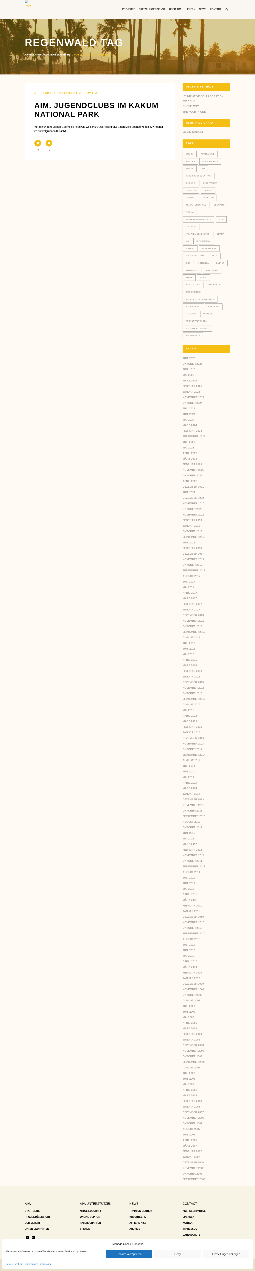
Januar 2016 (191, 676)
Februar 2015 (192, 726)
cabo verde (210, 183)
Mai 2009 (188, 1017)
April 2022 (190, 481)
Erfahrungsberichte (198, 219)
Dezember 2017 (193, 553)
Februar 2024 (192, 430)
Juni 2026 (189, 358)
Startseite (32, 1211)
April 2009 (190, 1022)
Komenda (203, 263)
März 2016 (190, 665)
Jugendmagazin (195, 256)
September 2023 (194, 436)
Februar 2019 (192, 520)
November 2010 (193, 922)
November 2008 (193, 1050)
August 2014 (191, 760)
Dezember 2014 (193, 737)
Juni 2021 (189, 492)
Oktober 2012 (192, 827)
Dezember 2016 (193, 615)
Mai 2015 (188, 710)
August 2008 (191, 1067)
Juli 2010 (189, 944)
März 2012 (190, 844)
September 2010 (194, 933)
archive (134, 1228)
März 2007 (190, 1145)
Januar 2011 (191, 911)
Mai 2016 (188, 654)
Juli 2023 (189, 441)
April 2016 (190, 659)
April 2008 (190, 1089)
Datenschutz (31, 1264)
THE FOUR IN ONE (194, 111)
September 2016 (194, 631)
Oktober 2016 (192, 626)
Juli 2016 (189, 643)
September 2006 (194, 1179)
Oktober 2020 (192, 509)
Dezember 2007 (193, 1112)
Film (221, 219)
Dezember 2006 (193, 1162)
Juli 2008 (189, 1073)
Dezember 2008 (193, 1045)
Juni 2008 (189, 1078)
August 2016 (191, 637)
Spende (85, 1228)
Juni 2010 (189, 950)
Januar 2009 (191, 1039)
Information (203, 241)
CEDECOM (191, 190)
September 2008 (194, 1061)
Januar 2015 (191, 732)
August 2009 (191, 1000)
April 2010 (190, 961)
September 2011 (194, 866)
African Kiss (210, 161)
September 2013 (194, 816)
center (208, 190)
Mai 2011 (188, 888)
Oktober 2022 (192, 475)
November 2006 (193, 1168)
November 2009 (193, 989)
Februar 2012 (192, 849)
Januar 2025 (191, 391)
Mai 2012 (188, 838)
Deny (177, 1254)
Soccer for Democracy (200, 299)
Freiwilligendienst (197, 234)
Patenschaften (90, 1222)
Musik (203, 277)
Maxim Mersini (193, 132)
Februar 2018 (192, 548)
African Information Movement (48, 54)
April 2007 (190, 1140)
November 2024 (193, 397)
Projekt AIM (71, 93)
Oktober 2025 (192, 363)
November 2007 (193, 1117)
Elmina (190, 212)
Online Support (91, 1217)
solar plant (193, 307)
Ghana (220, 234)
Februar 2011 (192, 905)
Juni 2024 (189, 414)
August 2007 (191, 1128)
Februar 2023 (192, 464)
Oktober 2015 (192, 693)
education (220, 205)
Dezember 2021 (193, 486)
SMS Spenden (193, 292)
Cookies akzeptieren (129, 1254)
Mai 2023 (188, 447)
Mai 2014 (188, 777)
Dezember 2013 (193, 799)
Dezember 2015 (193, 682)
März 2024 (190, 425)
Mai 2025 (188, 374)
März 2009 (190, 1028)
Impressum (45, 1264)
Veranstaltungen (196, 321)
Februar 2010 (192, 972)
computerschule (196, 205)
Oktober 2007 (192, 1123)
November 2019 (193, 514)
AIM (203, 169)
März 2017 (190, 598)
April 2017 (190, 592)
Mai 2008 (188, 1084)
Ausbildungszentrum (199, 176)
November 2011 (193, 855)
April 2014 (190, 782)
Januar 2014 (191, 793)
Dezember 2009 (193, 983)
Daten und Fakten (37, 1228)
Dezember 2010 (193, 916)
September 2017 (194, 570)
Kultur (220, 263)
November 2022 (193, 469)
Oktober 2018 (192, 531)
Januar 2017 (191, 609)
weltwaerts (193, 336)
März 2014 (190, 788)
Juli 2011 (189, 877)
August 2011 (191, 872)
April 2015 (190, 715)
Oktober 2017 (192, 564)
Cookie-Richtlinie (14, 1264)
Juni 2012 (189, 832)
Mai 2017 (188, 587)
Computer (208, 198)
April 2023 (190, 453)
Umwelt (207, 314)
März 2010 (190, 966)
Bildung (190, 183)
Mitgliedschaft (90, 1211)
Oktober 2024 (192, 402)
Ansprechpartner (195, 1211)
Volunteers (137, 1217)
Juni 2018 (189, 542)
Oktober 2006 (192, 1173)
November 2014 (193, 743)
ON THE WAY (191, 106)
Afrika (190, 169)
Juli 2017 (189, 581)
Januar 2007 (191, 1156)
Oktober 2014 (192, 749)
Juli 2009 (189, 1006)
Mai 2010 (188, 955)
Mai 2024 (188, 419)
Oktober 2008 (192, 1056)
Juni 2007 (189, 1134)
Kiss (188, 263)
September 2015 (194, 698)
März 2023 (190, 458)
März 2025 (190, 380)
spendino (214, 307)
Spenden (188, 1217)
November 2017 (193, 559)
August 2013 (191, 821)
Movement (212, 270)
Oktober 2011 (192, 860)
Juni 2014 (189, 771)
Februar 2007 (192, 1151)
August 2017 (191, 576)
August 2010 (191, 939)
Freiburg (191, 227)
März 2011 (190, 899)
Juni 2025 (189, 369)
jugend (190, 248)
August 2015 (191, 704)
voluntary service (197, 328)
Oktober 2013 (192, 810)
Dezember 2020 (193, 497)
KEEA (215, 256)
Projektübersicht (37, 1217)
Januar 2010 (191, 978)
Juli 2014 (189, 765)
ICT (187, 241)
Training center (140, 1211)
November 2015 (193, 687)
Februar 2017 (192, 603)
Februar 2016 (192, 670)
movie (189, 277)
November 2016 (193, 620)
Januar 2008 (191, 1106)
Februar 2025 (192, 386)
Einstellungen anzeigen (226, 1254)
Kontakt (188, 1222)
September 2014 (194, 754)
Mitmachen (192, 270)
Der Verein (32, 1222)
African (190, 161)
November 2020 (193, 503)
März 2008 (190, 1095)
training (191, 314)
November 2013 (193, 805)
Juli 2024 (189, 408)
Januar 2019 (191, 525)
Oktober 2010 (192, 927)
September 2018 (194, 536)
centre (190, 198)
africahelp (208, 154)
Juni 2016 (189, 648)
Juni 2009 (189, 1011)
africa (190, 154)
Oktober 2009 (192, 994)
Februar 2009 (192, 1034)
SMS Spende (215, 285)
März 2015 (190, 721)
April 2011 (190, 894)
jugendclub (209, 248)
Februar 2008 (192, 1101)
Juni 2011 (189, 883)
